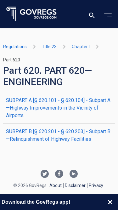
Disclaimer (75, 185)
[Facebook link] (59, 174)
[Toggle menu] (107, 14)
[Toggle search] (92, 14)
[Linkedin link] (74, 174)
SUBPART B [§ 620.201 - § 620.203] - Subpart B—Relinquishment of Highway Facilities (58, 135)
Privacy (96, 185)
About (55, 185)
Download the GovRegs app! (36, 202)
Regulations (15, 46)
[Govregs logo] (31, 14)
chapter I (81, 46)
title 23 (49, 46)
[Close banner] (110, 202)
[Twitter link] (45, 174)
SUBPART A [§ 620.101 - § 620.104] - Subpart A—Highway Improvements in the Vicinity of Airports (58, 107)
